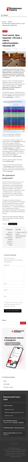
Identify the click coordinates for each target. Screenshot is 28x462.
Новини (5, 31)
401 (13, 206)
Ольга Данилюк (7, 48)
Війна (5, 381)
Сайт (5, 296)
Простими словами (8, 387)
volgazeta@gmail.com (19, 427)
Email (6, 289)
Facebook (15, 422)
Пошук (4, 320)
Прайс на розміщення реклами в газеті (14, 412)
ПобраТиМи (7, 384)
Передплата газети (9, 409)
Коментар (7, 265)
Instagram (21, 422)
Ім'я (5, 283)
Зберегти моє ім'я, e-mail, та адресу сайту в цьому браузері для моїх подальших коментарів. (13, 304)
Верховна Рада (12, 224)
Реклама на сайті (9, 415)
